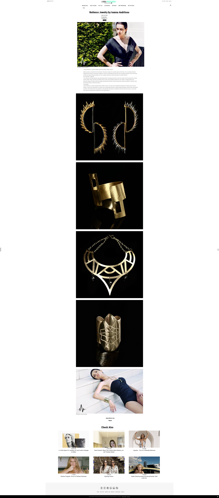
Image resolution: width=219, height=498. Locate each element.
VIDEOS (170, 1)
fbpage (110, 420)
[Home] (110, 2)
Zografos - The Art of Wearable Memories (144, 450)
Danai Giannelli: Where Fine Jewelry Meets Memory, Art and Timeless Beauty (109, 451)
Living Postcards (104, 15)
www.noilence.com (110, 418)
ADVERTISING (117, 491)
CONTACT (122, 491)
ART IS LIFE (100, 5)
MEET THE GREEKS (131, 5)
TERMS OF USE (107, 491)
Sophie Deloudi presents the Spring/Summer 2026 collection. (144, 477)
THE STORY (164, 1)
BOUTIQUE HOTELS (85, 5)
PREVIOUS (0, 249)
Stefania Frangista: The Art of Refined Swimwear (74, 476)
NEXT (218, 250)
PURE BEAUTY (114, 5)
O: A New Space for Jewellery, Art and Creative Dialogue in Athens (74, 451)
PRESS (167, 1)
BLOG (84, 8)
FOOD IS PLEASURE (93, 5)
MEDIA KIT (113, 491)
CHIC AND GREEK (107, 5)
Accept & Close (124, 496)
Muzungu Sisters (109, 476)
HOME (98, 491)
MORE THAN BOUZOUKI (122, 5)
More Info (128, 496)
